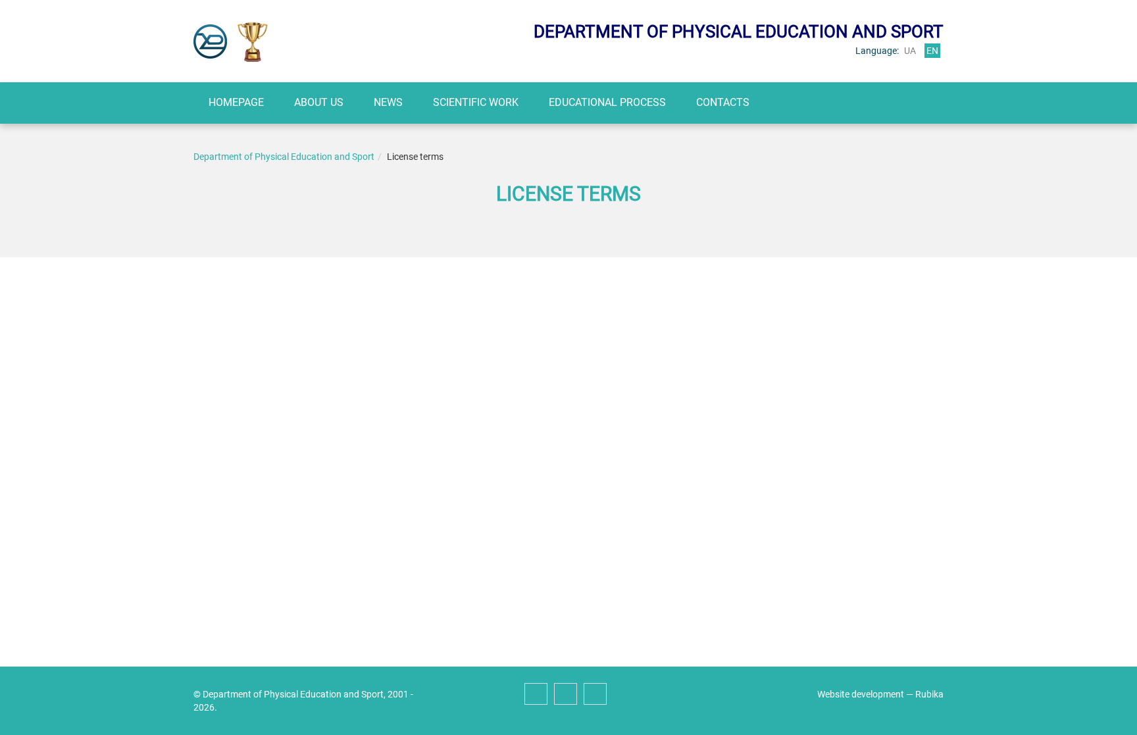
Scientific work (475, 102)
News (388, 102)
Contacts (722, 102)
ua (910, 50)
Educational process (607, 102)
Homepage (236, 102)
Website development (860, 694)
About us (318, 102)
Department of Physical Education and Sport (283, 156)
